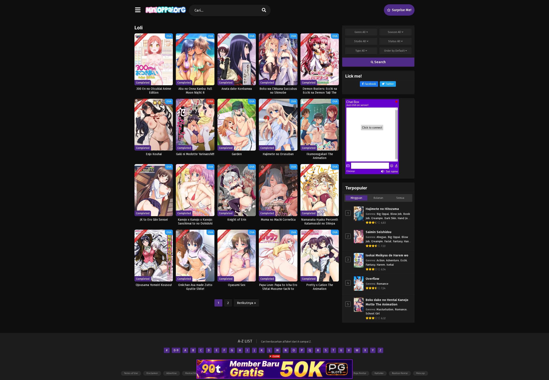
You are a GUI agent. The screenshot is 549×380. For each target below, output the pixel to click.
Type (360, 50)
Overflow (372, 279)
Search (379, 62)
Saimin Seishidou (378, 232)
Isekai (390, 264)
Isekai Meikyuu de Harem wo (387, 255)
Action (381, 260)
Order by (394, 50)
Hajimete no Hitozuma (382, 209)
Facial (387, 241)
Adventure (392, 260)
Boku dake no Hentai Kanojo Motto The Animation (387, 302)
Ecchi (403, 260)
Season (394, 32)
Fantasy (397, 241)
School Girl (373, 313)
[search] (264, 10)
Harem (381, 264)
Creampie (377, 218)
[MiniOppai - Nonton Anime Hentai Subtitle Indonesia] (166, 14)
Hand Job (403, 218)
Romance (382, 283)
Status (394, 41)
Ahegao (381, 237)
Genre (360, 32)
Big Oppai (383, 213)
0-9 (176, 350)
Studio (360, 41)
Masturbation (385, 309)
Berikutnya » (246, 303)
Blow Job (396, 213)
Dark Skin (390, 218)
